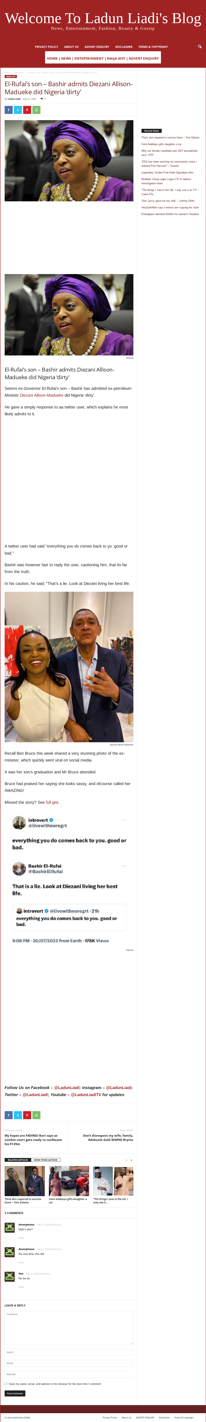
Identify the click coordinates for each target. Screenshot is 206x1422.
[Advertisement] (69, 212)
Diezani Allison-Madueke (41, 395)
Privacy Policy (46, 47)
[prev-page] (127, 1160)
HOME (52, 58)
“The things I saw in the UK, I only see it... (110, 1200)
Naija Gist (19, 72)
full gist (52, 802)
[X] (18, 110)
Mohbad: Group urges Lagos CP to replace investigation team (166, 181)
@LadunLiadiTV (86, 1094)
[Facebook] (9, 110)
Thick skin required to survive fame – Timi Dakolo (23, 1200)
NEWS (66, 58)
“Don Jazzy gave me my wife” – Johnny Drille (167, 200)
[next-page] (131, 1160)
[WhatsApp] (36, 110)
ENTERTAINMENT (89, 58)
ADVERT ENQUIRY (97, 47)
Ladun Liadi (14, 98)
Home (7, 72)
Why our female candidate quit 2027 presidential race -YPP (169, 153)
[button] (199, 46)
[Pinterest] (27, 110)
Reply (21, 1238)
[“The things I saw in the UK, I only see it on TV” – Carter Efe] (113, 1181)
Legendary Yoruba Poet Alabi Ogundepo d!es (167, 172)
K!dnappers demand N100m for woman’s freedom (170, 214)
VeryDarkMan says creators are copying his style (170, 207)
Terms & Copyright (153, 47)
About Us (71, 47)
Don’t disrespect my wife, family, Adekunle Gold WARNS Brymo (108, 1137)
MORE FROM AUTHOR (45, 1159)
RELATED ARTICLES (18, 1159)
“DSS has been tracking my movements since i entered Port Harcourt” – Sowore (169, 163)
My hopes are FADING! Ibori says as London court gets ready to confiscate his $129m (33, 1139)
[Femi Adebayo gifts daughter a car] (69, 1181)
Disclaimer (123, 47)
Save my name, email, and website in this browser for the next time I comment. (55, 1383)
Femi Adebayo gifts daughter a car (68, 1200)
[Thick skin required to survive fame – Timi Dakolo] (25, 1181)
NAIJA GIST (116, 58)
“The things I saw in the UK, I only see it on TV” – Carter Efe (170, 192)
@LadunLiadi (66, 1087)
